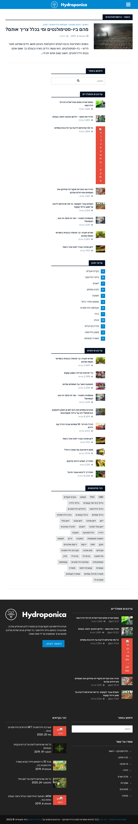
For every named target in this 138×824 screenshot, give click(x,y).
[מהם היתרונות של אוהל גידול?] (100, 451)
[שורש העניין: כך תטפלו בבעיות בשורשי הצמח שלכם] (100, 234)
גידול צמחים (97, 514)
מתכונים (124, 789)
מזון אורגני (87, 550)
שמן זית (124, 782)
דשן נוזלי (65, 520)
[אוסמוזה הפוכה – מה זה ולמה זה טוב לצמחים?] (100, 219)
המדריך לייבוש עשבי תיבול (80, 472)
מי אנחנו (124, 763)
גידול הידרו (74, 503)
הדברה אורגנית (68, 526)
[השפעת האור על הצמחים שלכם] (100, 385)
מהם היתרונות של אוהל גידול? (78, 449)
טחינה (125, 795)
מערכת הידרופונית (70, 550)
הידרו (100, 532)
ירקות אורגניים (70, 544)
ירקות (83, 544)
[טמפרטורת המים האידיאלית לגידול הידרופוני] (100, 104)
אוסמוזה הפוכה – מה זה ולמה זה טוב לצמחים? (75, 220)
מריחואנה (98, 556)
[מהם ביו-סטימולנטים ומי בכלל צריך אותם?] (113, 36)
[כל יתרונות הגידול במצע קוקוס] (100, 374)
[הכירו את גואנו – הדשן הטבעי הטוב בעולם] (100, 118)
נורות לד (86, 556)
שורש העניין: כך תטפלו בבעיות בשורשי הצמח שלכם (74, 234)
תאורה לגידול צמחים (93, 574)
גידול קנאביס (82, 514)
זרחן (70, 538)
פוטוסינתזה (98, 562)
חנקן (101, 544)
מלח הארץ (123, 776)
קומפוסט (63, 562)
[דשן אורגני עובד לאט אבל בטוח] (100, 248)
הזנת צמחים (75, 24)
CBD (101, 497)
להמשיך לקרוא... (53, 643)
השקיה (75, 532)
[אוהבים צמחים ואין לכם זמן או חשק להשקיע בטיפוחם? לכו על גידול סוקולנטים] (100, 411)
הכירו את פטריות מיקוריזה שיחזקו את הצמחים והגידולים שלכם (75, 191)
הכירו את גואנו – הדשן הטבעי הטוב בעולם (72, 116)
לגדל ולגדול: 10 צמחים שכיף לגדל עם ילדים (74, 426)
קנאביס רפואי (85, 568)
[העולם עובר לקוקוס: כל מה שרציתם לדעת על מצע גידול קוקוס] (100, 205)
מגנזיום (99, 550)
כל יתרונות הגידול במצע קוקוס (78, 372)
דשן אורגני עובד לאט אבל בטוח (78, 247)
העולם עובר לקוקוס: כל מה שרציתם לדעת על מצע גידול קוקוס (72, 205)
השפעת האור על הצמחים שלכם (78, 384)
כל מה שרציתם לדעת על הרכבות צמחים (73, 127)
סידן (65, 556)
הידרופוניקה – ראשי (118, 751)
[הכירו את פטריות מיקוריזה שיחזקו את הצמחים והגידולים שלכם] (100, 191)
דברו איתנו (123, 757)
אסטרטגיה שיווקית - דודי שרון (112, 819)
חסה (93, 544)
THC (92, 497)
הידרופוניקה (88, 532)
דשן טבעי (77, 520)
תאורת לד (98, 579)
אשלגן (83, 497)
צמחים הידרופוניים (80, 562)
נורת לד (74, 556)
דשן (101, 520)
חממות (61, 538)
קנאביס (99, 568)
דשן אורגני (91, 520)
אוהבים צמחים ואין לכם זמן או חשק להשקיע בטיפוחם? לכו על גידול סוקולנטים (72, 411)
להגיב (62, 36)
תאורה (72, 568)
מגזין (45, 24)
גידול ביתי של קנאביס (93, 503)
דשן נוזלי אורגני (96, 526)
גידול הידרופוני (96, 508)
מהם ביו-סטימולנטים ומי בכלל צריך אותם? (46, 29)
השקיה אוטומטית (95, 538)
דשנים (85, 24)
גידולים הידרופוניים (77, 508)
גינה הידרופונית (64, 514)
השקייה (79, 538)
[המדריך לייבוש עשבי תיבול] (100, 474)
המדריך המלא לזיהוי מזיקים (80, 461)
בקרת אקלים (70, 497)
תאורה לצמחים (73, 574)
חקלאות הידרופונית (58, 24)
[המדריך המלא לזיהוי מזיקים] (100, 462)
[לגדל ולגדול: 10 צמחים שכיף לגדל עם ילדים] (100, 425)
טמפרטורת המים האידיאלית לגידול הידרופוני (76, 104)
